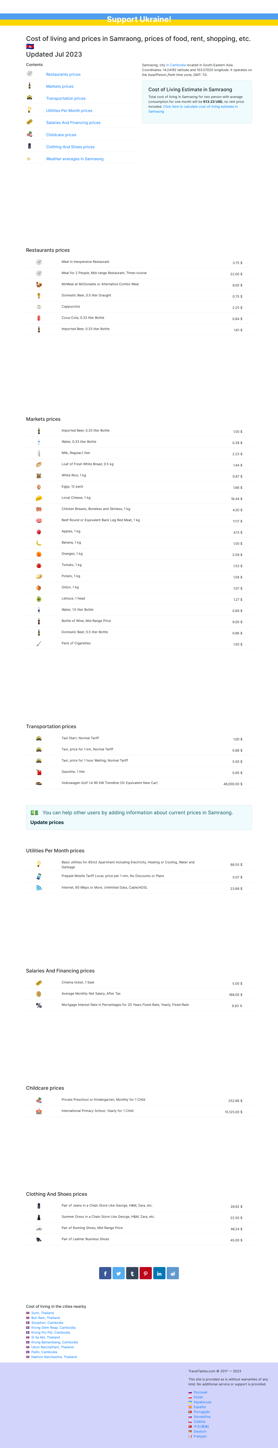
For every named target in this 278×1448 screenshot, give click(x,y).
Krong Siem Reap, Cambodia (53, 1327)
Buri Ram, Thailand (45, 1318)
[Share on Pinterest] (146, 1273)
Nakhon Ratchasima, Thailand (54, 1357)
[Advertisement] (139, 209)
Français (200, 1436)
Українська (202, 1402)
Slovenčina (201, 1417)
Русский (200, 1392)
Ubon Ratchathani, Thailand (52, 1347)
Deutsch (199, 1431)
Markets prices (59, 86)
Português (201, 1412)
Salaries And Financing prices (73, 122)
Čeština (199, 1422)
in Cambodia (176, 65)
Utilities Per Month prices (69, 110)
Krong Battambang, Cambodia (54, 1342)
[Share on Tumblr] (132, 1273)
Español (199, 1407)
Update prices (47, 822)
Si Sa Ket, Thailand (45, 1337)
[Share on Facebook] (105, 1273)
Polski (198, 1397)
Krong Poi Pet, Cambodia (50, 1332)
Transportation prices (66, 98)
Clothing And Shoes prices (70, 146)
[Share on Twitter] (119, 1273)
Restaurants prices (63, 74)
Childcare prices (61, 134)
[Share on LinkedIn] (159, 1273)
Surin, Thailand (42, 1313)
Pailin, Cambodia (44, 1352)
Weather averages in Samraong (75, 158)
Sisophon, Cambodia (47, 1323)
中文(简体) (201, 1426)
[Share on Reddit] (173, 1273)
